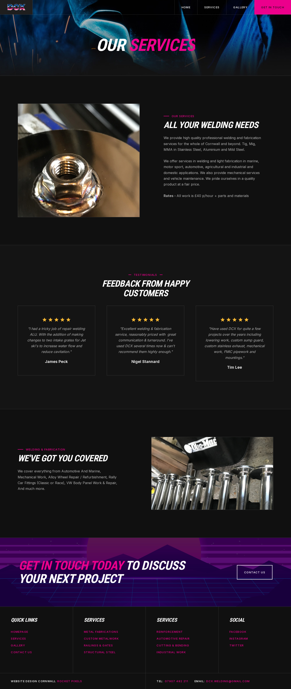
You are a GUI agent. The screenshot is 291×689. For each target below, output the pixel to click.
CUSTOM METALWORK (101, 638)
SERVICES (18, 638)
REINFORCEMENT (170, 631)
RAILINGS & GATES (98, 645)
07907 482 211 (176, 681)
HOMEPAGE (19, 631)
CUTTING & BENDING (173, 645)
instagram (238, 638)
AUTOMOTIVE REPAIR (173, 638)
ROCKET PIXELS (69, 681)
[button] (211, 7)
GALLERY (18, 645)
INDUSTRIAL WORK (171, 652)
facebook (237, 631)
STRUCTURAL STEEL (100, 652)
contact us (254, 572)
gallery (240, 7)
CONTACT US (21, 652)
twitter (236, 645)
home (186, 7)
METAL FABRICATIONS (101, 631)
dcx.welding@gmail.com (228, 681)
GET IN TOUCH (272, 7)
